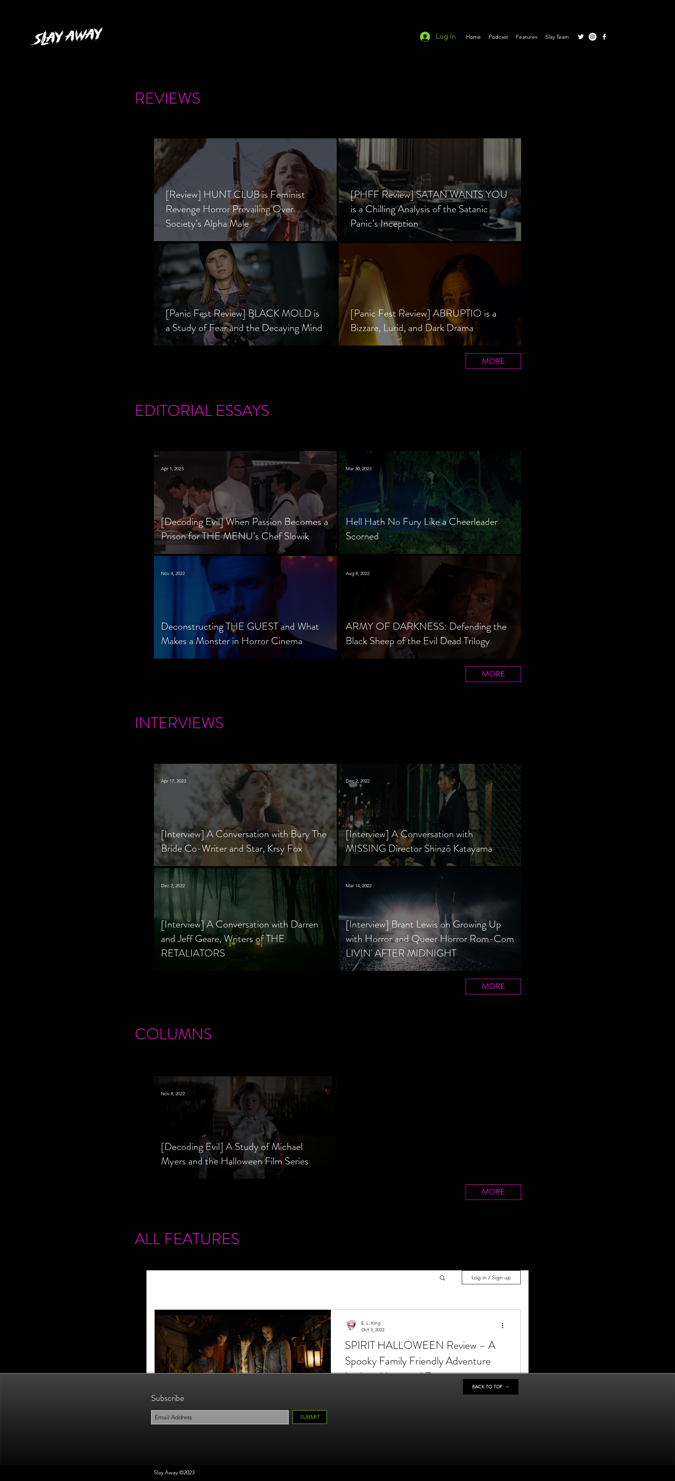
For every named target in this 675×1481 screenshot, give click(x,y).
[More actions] (505, 1326)
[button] (442, 1278)
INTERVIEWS (179, 723)
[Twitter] (581, 37)
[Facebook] (604, 37)
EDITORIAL (173, 410)
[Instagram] (592, 37)
